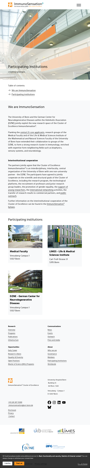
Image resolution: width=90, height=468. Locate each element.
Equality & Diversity (15, 357)
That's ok (19, 463)
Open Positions (14, 361)
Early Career (12, 350)
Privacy (11, 413)
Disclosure (12, 410)
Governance (52, 354)
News (50, 330)
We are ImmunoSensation (24, 90)
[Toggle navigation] (79, 5)
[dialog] (45, 460)
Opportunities (13, 347)
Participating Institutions (57, 361)
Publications (13, 337)
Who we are (52, 350)
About (50, 347)
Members (51, 357)
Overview (11, 330)
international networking (41, 190)
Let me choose (82, 464)
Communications (54, 326)
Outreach (51, 337)
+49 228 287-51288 (15, 402)
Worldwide (52, 364)
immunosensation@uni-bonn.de (20, 405)
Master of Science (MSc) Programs (21, 364)
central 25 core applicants (32, 132)
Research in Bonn (14, 354)
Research (11, 326)
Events (50, 333)
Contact (11, 416)
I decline (7, 463)
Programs (11, 333)
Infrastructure (13, 340)
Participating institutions (23, 94)
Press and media (54, 340)
